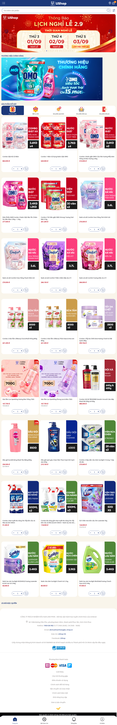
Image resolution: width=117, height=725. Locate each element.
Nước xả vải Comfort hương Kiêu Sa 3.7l (92, 278)
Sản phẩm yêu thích (58, 113)
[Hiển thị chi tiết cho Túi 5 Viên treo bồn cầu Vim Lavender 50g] (97, 499)
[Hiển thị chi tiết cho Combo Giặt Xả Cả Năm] (20, 135)
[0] (113, 3)
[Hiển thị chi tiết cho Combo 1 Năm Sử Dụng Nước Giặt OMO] (58, 135)
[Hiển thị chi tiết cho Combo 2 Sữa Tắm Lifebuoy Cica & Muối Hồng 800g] (20, 317)
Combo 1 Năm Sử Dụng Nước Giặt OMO (54, 156)
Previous (6, 31)
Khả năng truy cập (60, 697)
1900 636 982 (48, 625)
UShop (62, 638)
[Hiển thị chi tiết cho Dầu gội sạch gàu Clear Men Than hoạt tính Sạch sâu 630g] (58, 439)
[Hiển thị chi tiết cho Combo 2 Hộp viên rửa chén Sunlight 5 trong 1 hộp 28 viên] (97, 439)
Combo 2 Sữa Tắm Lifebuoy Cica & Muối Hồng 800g (20, 338)
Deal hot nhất (12, 113)
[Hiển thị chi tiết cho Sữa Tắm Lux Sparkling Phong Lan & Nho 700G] (58, 378)
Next (110, 31)
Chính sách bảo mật (60, 693)
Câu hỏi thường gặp (60, 676)
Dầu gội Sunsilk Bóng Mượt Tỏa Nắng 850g (17, 460)
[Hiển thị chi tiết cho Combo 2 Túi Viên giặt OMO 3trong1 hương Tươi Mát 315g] (58, 196)
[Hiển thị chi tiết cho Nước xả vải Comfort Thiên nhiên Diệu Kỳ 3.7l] (58, 257)
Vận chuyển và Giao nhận (60, 689)
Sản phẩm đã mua (81, 113)
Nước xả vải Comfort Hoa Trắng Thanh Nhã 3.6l (19, 278)
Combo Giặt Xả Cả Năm (11, 156)
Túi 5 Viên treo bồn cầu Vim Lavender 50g (93, 520)
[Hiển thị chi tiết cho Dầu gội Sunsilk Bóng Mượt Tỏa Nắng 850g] (20, 439)
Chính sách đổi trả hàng (60, 684)
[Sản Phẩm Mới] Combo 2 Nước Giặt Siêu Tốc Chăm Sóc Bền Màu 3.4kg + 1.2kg (20, 218)
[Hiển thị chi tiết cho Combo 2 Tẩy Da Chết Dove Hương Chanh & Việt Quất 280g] (97, 317)
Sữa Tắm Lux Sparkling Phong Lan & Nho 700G (56, 399)
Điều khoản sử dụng (60, 680)
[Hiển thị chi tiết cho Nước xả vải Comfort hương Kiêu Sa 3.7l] (97, 257)
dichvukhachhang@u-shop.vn (61, 630)
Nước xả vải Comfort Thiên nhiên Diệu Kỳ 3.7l (56, 278)
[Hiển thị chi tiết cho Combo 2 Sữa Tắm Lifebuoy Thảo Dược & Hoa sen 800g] (58, 317)
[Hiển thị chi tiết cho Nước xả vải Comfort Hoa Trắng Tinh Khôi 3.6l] (97, 196)
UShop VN (62, 634)
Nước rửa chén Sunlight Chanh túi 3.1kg (54, 581)
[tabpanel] (58, 33)
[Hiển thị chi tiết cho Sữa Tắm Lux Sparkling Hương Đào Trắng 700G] (20, 378)
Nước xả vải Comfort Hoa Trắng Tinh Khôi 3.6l (94, 217)
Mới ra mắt (35, 113)
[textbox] (56, 10)
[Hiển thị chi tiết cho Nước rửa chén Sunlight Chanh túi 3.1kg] (58, 560)
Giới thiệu (60, 672)
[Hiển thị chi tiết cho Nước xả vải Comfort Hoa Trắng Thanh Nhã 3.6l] (20, 257)
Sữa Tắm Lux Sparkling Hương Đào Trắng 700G (18, 399)
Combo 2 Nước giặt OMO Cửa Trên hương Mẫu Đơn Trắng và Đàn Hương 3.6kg (96, 158)
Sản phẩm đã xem (104, 113)
